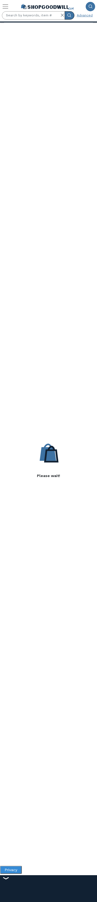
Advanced (85, 15)
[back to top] (88, 893)
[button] (62, 15)
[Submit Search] (90, 6)
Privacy (11, 870)
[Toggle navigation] (5, 6)
